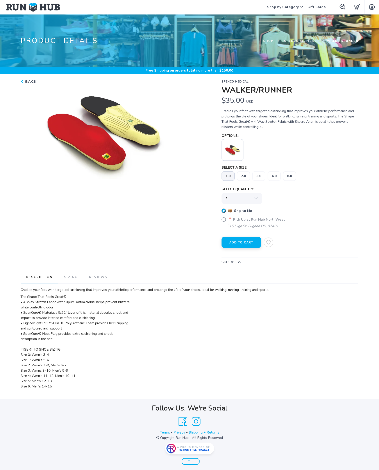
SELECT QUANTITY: (238, 189)
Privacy (179, 432)
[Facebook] (183, 421)
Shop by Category (283, 7)
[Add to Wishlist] (268, 242)
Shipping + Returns (204, 432)
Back (30, 81)
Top (190, 461)
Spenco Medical (300, 41)
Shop (268, 41)
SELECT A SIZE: (234, 167)
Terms (165, 432)
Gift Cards (316, 7)
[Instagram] (196, 421)
